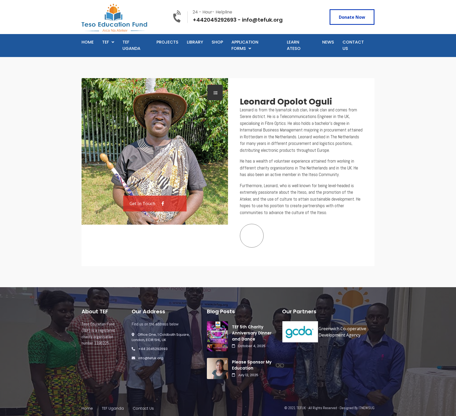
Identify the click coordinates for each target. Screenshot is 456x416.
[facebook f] (163, 203)
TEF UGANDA (131, 45)
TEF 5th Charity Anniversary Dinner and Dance (252, 333)
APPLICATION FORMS (244, 45)
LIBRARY (195, 42)
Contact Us (143, 408)
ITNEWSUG (366, 407)
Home (87, 408)
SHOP (217, 42)
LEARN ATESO (294, 45)
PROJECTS (167, 42)
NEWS (328, 42)
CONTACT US (353, 45)
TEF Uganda (113, 408)
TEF (105, 42)
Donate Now (352, 17)
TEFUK (301, 407)
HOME (88, 42)
